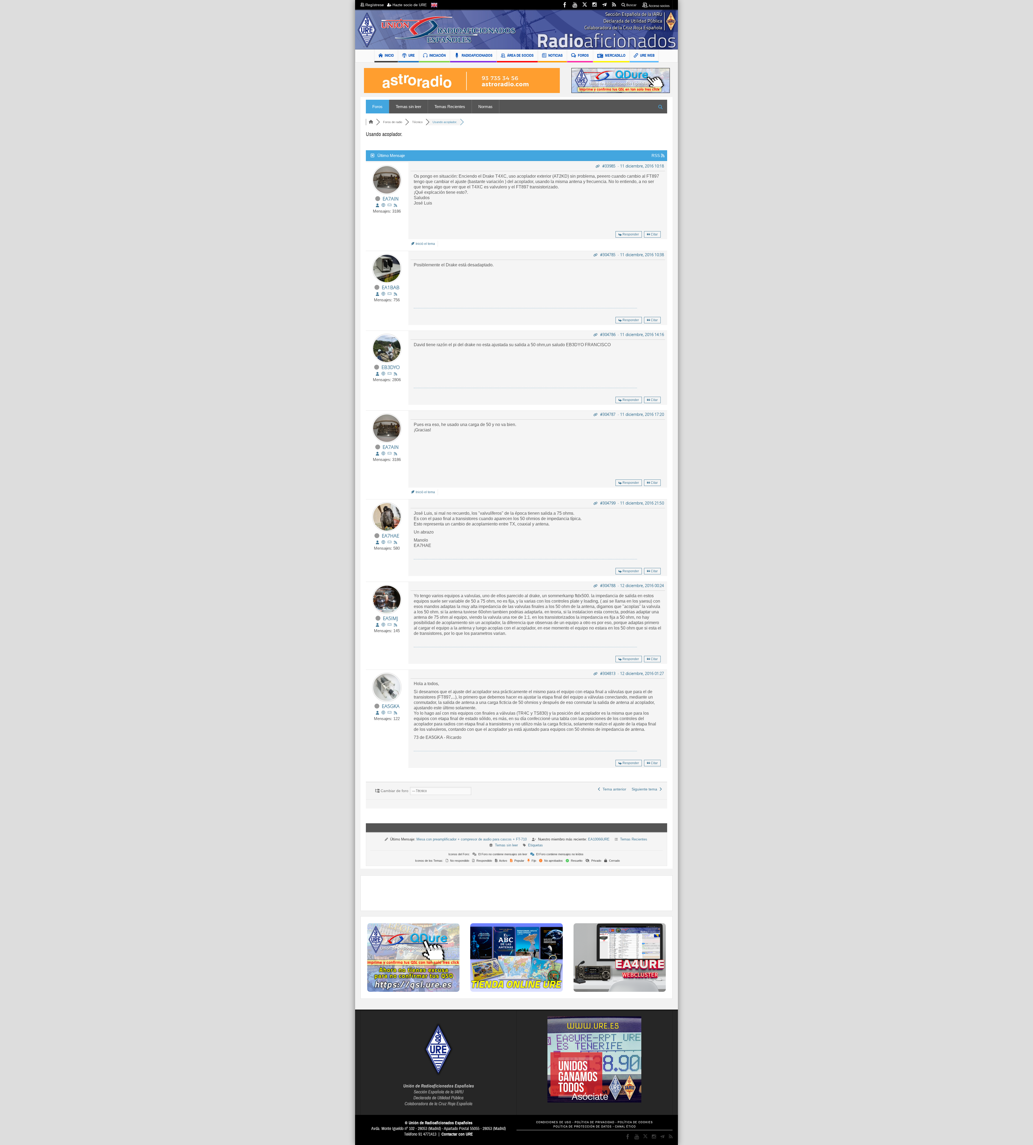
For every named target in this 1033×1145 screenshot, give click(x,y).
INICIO (389, 55)
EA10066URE (599, 839)
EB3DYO (390, 367)
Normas (485, 106)
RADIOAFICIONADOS (477, 55)
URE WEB (647, 55)
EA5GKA (390, 706)
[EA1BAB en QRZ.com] (383, 294)
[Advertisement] (516, 893)
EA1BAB (390, 287)
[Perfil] (377, 205)
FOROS (583, 55)
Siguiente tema (645, 789)
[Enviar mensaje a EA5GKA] (389, 712)
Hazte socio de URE (409, 5)
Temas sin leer (408, 106)
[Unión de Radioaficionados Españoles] (516, 29)
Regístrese (375, 5)
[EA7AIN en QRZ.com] (383, 205)
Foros (377, 106)
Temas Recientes (449, 106)
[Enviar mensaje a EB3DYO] (389, 373)
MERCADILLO (615, 55)
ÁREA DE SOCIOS (520, 55)
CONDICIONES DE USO (553, 1122)
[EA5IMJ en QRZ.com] (383, 624)
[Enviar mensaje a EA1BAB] (389, 294)
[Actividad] (395, 205)
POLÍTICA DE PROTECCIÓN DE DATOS (582, 1127)
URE (411, 55)
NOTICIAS (555, 55)
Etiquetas (535, 845)
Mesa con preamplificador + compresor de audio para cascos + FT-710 (471, 839)
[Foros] (371, 122)
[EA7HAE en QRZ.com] (383, 542)
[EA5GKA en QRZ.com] (383, 712)
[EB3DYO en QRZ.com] (383, 373)
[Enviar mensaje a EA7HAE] (389, 542)
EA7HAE (390, 535)
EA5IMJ (390, 618)
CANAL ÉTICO (625, 1127)
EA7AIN (391, 198)
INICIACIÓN (437, 55)
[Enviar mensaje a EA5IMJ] (389, 624)
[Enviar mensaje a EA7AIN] (389, 205)
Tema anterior (613, 789)
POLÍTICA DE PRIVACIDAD (594, 1122)
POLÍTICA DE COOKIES (635, 1122)
